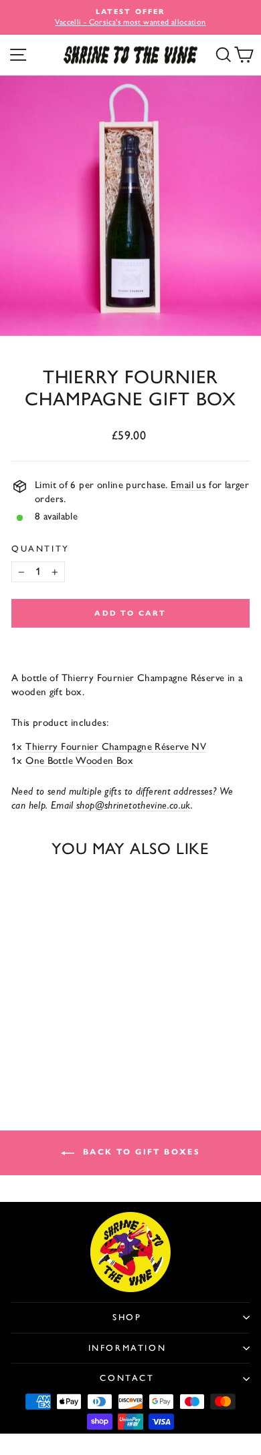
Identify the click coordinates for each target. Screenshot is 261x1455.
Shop (126, 1317)
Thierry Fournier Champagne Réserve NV (115, 747)
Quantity (40, 549)
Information (127, 1348)
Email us (188, 485)
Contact (127, 1378)
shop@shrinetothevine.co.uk (133, 805)
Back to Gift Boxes (140, 1152)
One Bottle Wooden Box (79, 761)
